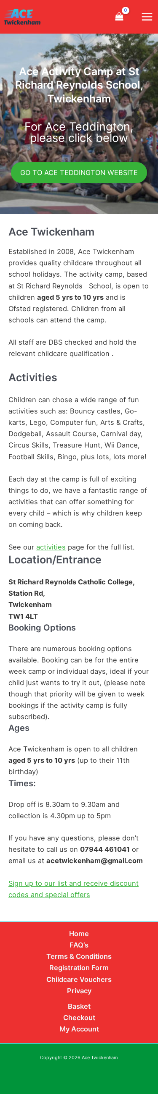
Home (79, 933)
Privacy (79, 991)
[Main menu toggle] (147, 17)
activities (51, 547)
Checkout (79, 1017)
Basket (79, 1006)
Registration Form (79, 967)
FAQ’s (79, 945)
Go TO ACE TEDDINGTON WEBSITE (79, 172)
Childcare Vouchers (79, 979)
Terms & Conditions (79, 956)
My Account (79, 1029)
